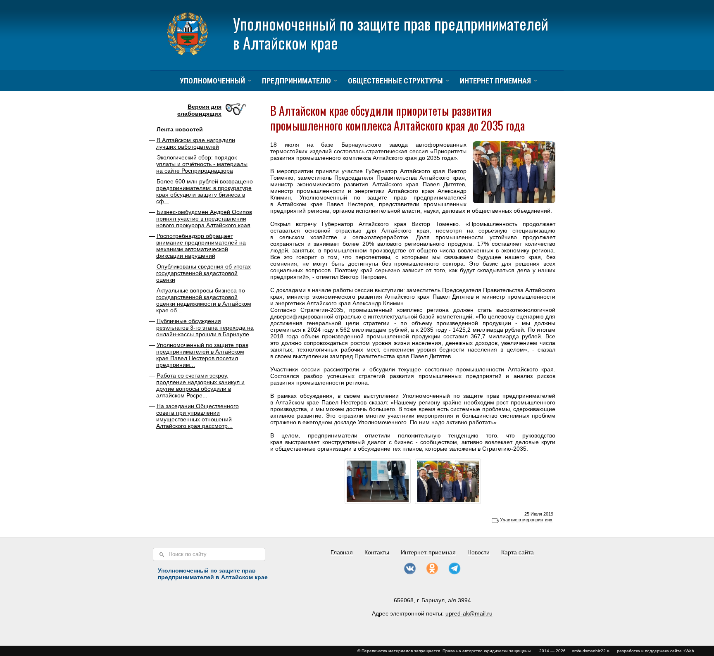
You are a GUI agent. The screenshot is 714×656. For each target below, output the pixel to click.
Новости (478, 552)
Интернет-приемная (428, 552)
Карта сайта (517, 552)
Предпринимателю (296, 80)
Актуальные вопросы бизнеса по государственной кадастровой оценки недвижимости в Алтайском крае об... (203, 300)
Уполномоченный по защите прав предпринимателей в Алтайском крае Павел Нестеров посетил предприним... (202, 355)
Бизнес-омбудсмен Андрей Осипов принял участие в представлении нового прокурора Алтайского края (204, 218)
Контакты (376, 552)
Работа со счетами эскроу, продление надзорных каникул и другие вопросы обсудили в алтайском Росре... (200, 385)
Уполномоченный (212, 80)
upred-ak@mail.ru (469, 613)
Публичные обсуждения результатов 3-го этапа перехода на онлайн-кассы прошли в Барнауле (205, 328)
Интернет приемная (495, 80)
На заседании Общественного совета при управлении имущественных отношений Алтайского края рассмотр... (197, 416)
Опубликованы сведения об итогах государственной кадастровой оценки (203, 273)
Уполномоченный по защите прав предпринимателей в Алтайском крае (390, 33)
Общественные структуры (395, 80)
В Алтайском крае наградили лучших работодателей (195, 143)
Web (689, 651)
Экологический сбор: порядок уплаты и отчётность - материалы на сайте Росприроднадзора (202, 164)
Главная (342, 552)
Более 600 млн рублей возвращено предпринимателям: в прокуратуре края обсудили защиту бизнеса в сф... (204, 191)
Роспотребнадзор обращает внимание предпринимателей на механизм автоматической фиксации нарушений (201, 246)
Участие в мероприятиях (526, 519)
